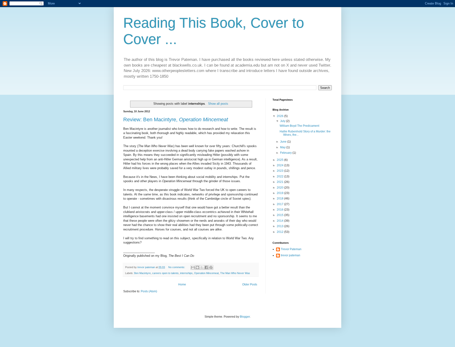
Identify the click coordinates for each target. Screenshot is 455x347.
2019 (280, 193)
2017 (280, 204)
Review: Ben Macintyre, (175, 119)
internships (186, 273)
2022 (280, 176)
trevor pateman (290, 255)
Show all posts (218, 103)
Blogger (245, 316)
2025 (280, 160)
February (286, 152)
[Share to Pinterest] (211, 267)
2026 (280, 116)
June (283, 141)
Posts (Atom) (149, 291)
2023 (280, 170)
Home (182, 284)
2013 (280, 226)
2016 (280, 209)
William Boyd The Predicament (299, 125)
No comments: (177, 267)
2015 (280, 215)
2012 (280, 232)
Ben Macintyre (142, 273)
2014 (280, 220)
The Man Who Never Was (235, 273)
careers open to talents (165, 273)
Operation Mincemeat (206, 273)
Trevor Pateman (291, 249)
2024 (280, 165)
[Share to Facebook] (206, 267)
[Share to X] (202, 267)
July (283, 121)
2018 (280, 198)
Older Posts (249, 284)
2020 (280, 187)
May (283, 147)
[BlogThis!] (197, 267)
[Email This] (193, 267)
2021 (280, 182)
